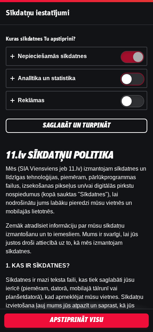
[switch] (137, 57)
